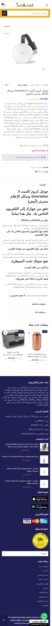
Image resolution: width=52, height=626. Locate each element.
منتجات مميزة (23, 85)
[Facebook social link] (42, 172)
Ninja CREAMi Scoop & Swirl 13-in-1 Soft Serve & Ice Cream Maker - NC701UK (22, 445)
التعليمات (45, 605)
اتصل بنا (45, 571)
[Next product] (3, 85)
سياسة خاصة (43, 579)
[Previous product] (9, 85)
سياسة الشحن (43, 575)
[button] (29, 333)
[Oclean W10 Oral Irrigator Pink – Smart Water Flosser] (44, 471)
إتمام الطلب (43, 592)
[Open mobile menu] (46, 5)
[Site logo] (25, 5)
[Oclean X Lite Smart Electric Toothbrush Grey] (44, 459)
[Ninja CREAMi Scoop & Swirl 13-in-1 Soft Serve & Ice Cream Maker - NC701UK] (44, 447)
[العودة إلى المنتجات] (6, 85)
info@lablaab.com (28, 434)
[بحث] (4, 13)
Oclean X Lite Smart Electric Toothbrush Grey (20, 457)
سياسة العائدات (42, 601)
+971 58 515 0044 (36, 429)
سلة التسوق (43, 597)
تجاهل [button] (4, 620)
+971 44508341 (37, 425)
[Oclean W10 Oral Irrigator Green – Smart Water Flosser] (44, 484)
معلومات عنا (43, 566)
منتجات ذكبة (34, 85)
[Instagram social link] (39, 172)
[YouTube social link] (36, 172)
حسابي (45, 588)
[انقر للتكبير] (43, 69)
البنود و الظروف (42, 584)
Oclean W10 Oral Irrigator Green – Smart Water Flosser (21, 482)
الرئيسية (45, 85)
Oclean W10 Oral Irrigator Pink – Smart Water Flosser (22, 470)
